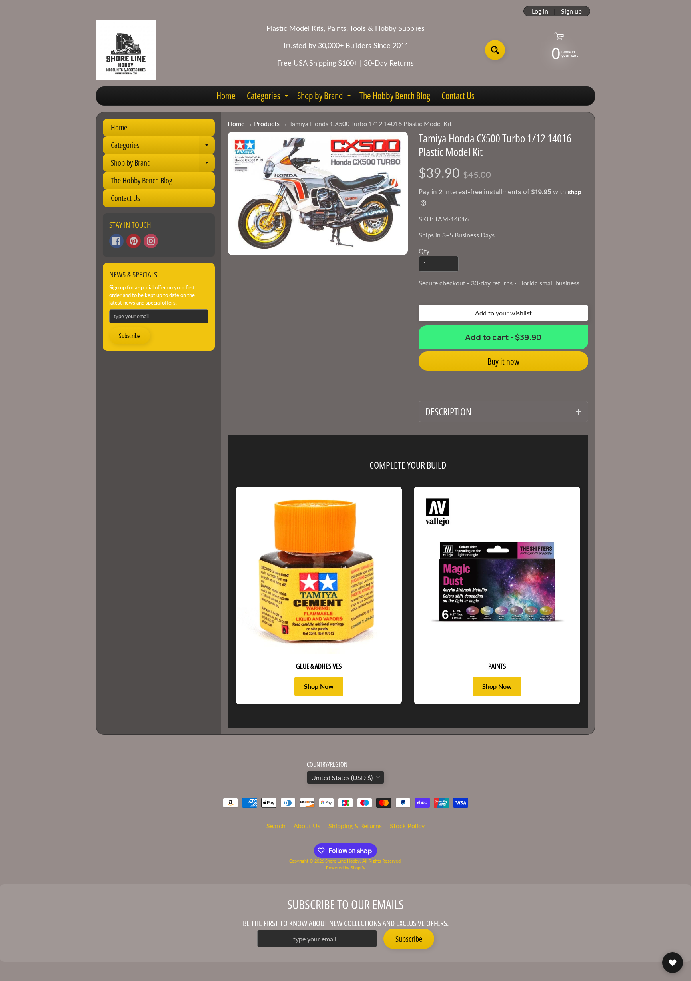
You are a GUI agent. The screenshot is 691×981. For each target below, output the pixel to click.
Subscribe (129, 335)
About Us (307, 825)
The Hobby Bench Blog (394, 95)
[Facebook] (116, 241)
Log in (540, 11)
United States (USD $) (342, 777)
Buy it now (503, 361)
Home (226, 95)
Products (267, 123)
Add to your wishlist (503, 313)
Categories (268, 97)
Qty (424, 251)
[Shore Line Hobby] (126, 50)
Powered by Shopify (345, 867)
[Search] (495, 50)
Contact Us (458, 95)
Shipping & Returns (355, 825)
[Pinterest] (133, 241)
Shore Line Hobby (342, 860)
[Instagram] (151, 241)
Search (276, 825)
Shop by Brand (325, 97)
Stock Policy (407, 825)
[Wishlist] (672, 962)
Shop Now (319, 686)
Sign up (571, 11)
